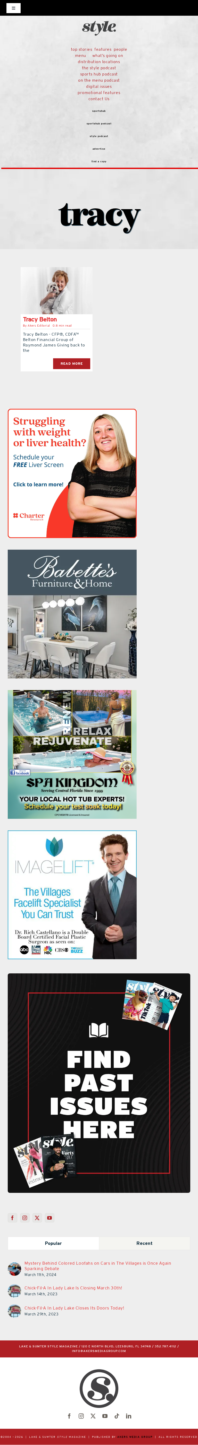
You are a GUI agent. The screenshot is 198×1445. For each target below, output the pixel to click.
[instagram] (81, 1416)
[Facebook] (12, 1217)
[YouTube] (49, 1217)
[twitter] (93, 1416)
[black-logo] (99, 11)
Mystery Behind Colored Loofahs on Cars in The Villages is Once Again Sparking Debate (97, 1266)
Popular (53, 1243)
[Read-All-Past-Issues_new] (99, 975)
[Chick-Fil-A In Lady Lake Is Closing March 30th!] (14, 1287)
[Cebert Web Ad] (72, 693)
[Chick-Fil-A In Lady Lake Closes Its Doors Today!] (14, 1307)
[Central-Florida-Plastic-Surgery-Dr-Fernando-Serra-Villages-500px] (72, 833)
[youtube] (105, 1416)
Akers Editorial (39, 325)
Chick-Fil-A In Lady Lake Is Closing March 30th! (73, 1287)
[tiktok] (116, 1416)
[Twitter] (37, 1217)
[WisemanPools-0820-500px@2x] (72, 411)
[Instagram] (25, 1217)
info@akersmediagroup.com (99, 1351)
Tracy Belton (40, 319)
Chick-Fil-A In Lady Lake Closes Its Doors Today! (74, 1308)
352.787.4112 (165, 1346)
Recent (144, 1243)
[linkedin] (128, 1416)
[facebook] (69, 1416)
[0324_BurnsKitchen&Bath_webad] (72, 552)
